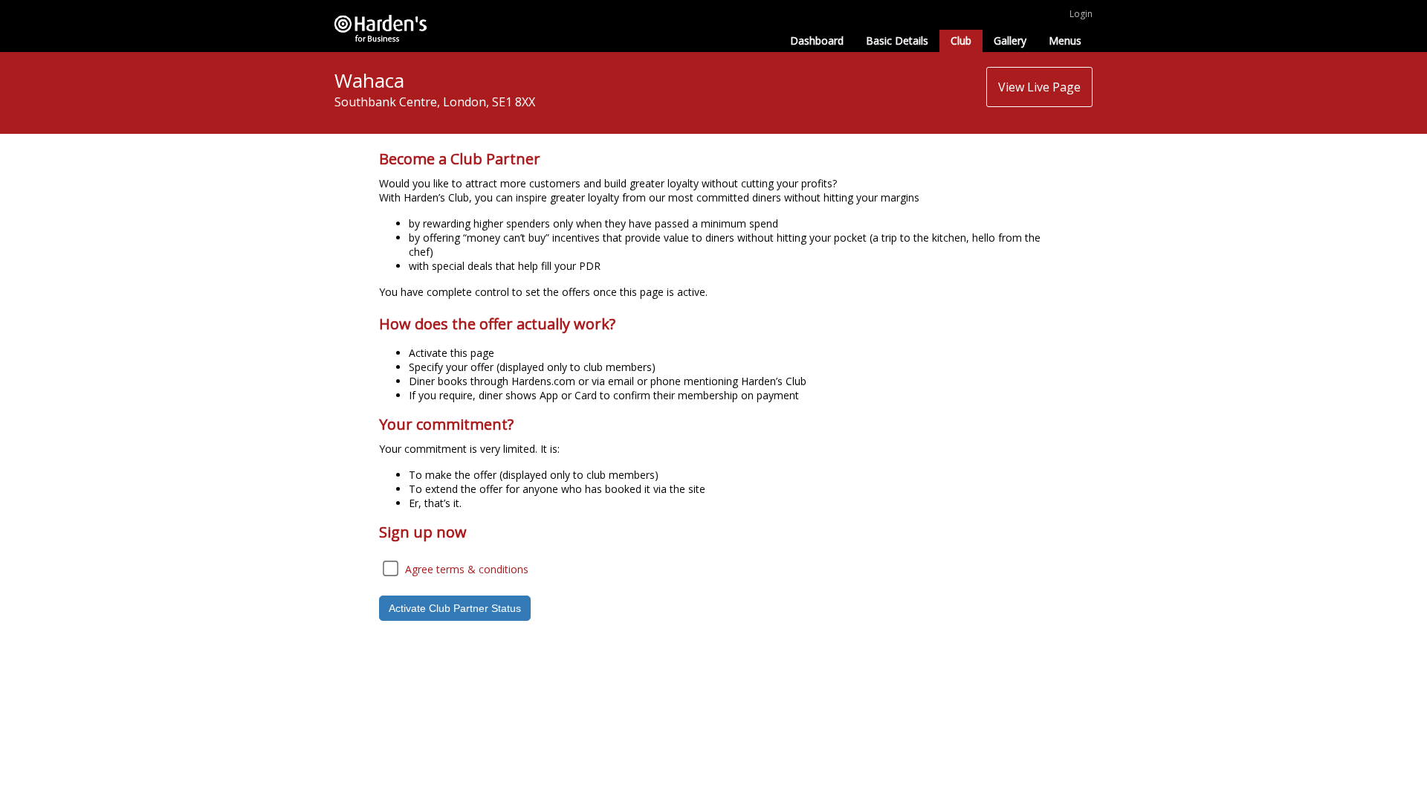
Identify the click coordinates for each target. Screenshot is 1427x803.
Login (1081, 13)
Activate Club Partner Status (455, 608)
